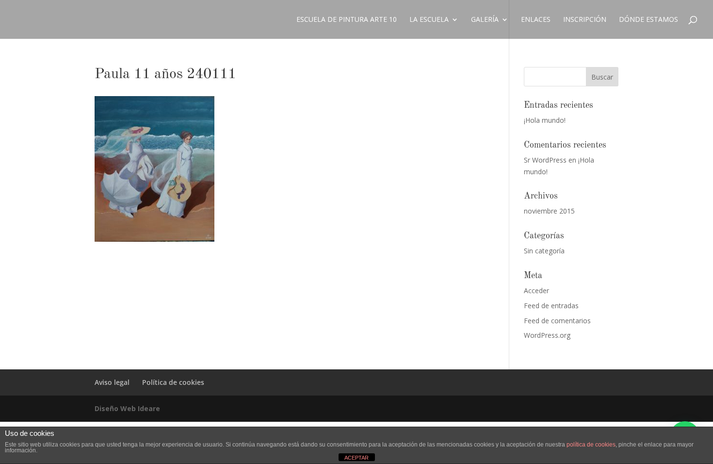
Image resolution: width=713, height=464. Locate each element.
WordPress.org (547, 335)
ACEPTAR (356, 458)
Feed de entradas (551, 305)
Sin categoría (544, 250)
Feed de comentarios (557, 320)
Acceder (536, 290)
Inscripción (584, 20)
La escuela (429, 20)
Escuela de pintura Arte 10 (346, 20)
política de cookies (591, 444)
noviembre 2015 (549, 210)
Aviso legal (112, 382)
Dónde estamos (648, 20)
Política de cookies (173, 382)
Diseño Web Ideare (127, 408)
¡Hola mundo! (545, 120)
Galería (485, 20)
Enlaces (536, 20)
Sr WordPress (545, 160)
